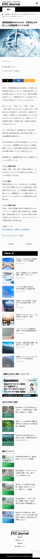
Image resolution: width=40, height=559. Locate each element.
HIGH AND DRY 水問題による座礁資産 (15, 229)
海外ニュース (11, 67)
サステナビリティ (9, 71)
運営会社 (20, 537)
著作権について (19, 540)
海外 (8, 9)
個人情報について (20, 546)
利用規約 (20, 543)
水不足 (17, 71)
